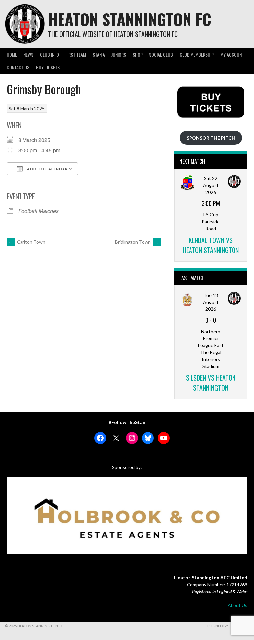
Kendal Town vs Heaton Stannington (211, 245)
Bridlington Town (137, 242)
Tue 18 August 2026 (211, 302)
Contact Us (18, 67)
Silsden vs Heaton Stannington (210, 383)
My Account (232, 54)
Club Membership (197, 54)
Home (12, 54)
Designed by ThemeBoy (227, 626)
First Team (75, 54)
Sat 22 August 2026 (211, 185)
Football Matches (38, 211)
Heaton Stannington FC (129, 19)
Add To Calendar (47, 169)
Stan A (99, 54)
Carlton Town (26, 242)
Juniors (118, 54)
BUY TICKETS (48, 67)
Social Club (161, 54)
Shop (138, 54)
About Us (237, 605)
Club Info (49, 54)
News (28, 54)
